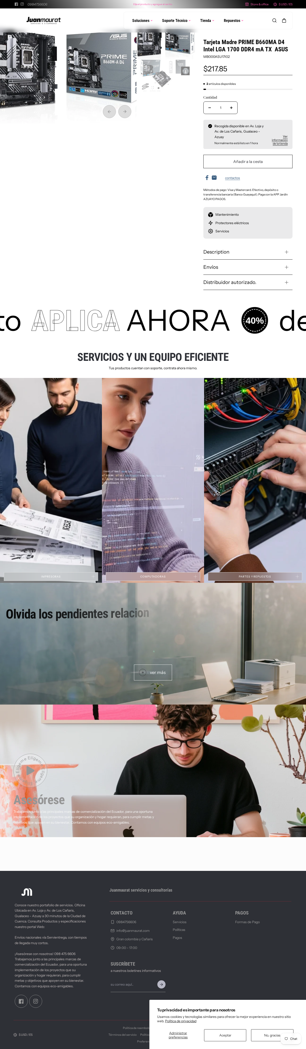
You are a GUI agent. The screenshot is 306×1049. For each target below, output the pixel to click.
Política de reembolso (137, 1028)
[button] (284, 20)
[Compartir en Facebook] (207, 177)
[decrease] (210, 108)
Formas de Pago (247, 922)
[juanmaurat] (43, 20)
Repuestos (232, 20)
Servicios (179, 922)
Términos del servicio (122, 1034)
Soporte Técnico (174, 20)
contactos (232, 178)
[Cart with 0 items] (284, 20)
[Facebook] (16, 4)
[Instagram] (22, 4)
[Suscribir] (161, 984)
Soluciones (140, 20)
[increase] (231, 108)
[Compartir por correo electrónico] (214, 177)
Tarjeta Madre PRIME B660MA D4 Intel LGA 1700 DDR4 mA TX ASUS (245, 46)
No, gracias (272, 1035)
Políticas (179, 930)
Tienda (205, 20)
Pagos (177, 937)
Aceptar (225, 1035)
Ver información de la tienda (280, 139)
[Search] (274, 20)
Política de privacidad (180, 1021)
